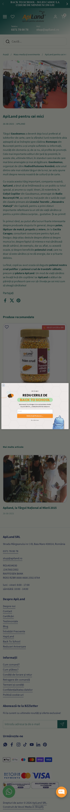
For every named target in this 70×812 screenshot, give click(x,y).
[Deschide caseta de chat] (61, 792)
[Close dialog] (3, 385)
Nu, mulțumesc (35, 420)
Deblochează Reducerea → (35, 416)
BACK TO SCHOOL (35, 400)
